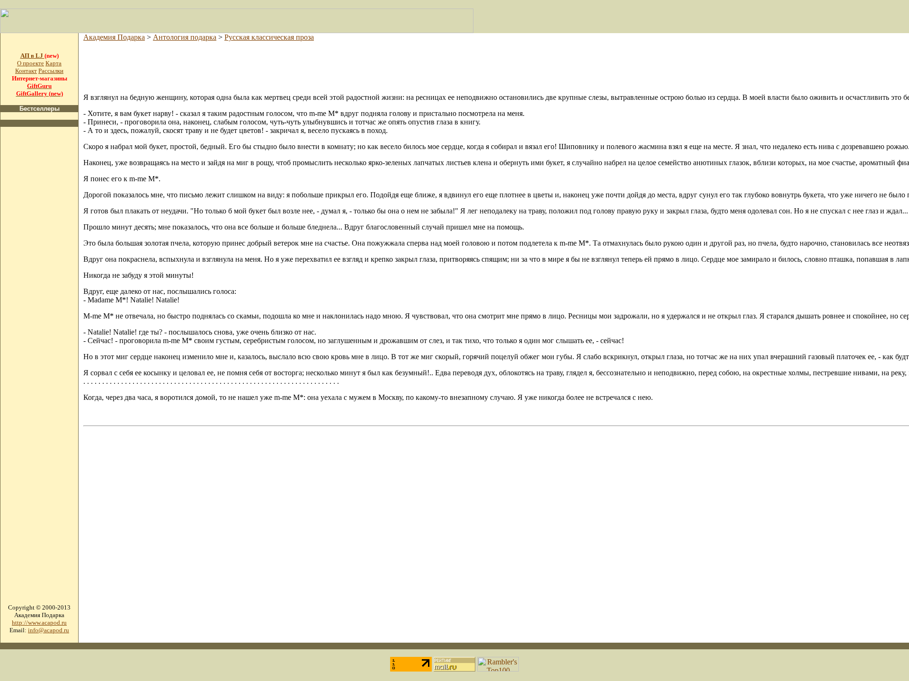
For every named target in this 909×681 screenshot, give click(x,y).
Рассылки (50, 70)
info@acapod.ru (48, 630)
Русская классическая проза (269, 37)
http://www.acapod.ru (39, 622)
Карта (53, 63)
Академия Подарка (114, 37)
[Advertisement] (39, 276)
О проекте (30, 63)
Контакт (26, 70)
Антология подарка (184, 37)
